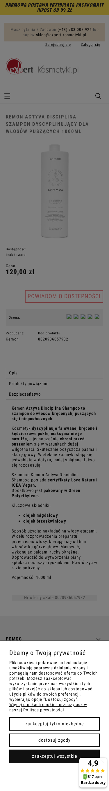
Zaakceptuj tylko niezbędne (54, 724)
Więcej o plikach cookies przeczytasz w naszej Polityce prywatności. (48, 707)
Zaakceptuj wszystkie (54, 756)
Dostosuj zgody (54, 740)
